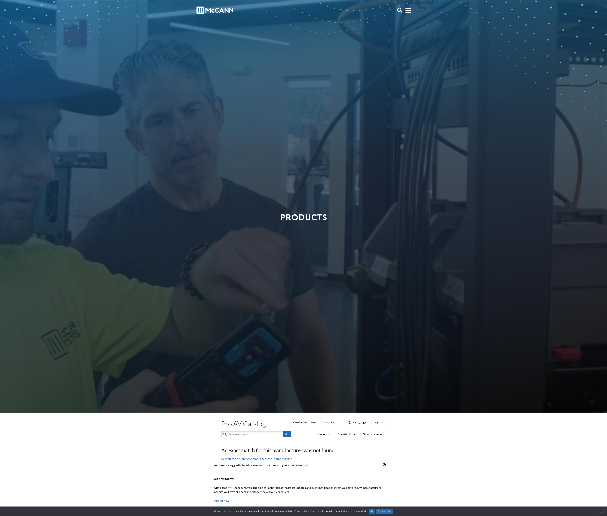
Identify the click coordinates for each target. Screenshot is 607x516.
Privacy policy (385, 511)
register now (221, 500)
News (314, 422)
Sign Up (379, 422)
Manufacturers (347, 434)
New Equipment (373, 434)
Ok (371, 511)
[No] (602, 511)
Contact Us (328, 422)
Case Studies (300, 422)
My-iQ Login (360, 422)
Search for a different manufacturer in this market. (256, 459)
